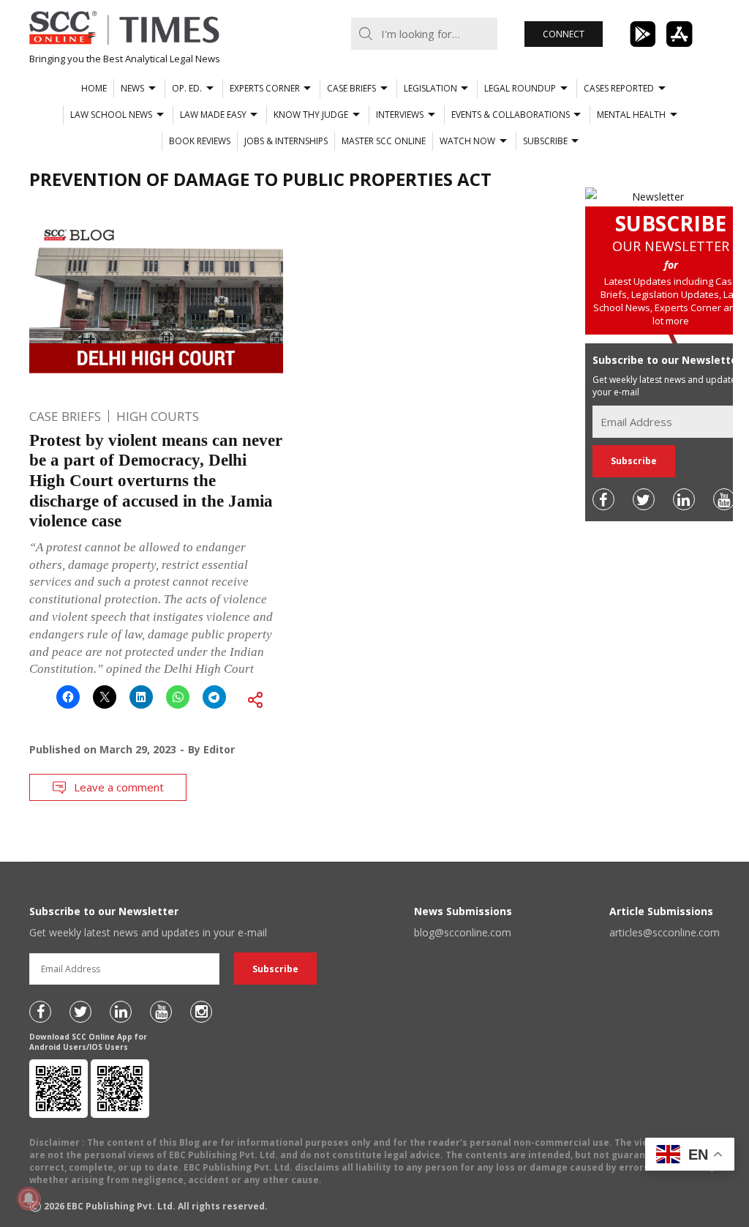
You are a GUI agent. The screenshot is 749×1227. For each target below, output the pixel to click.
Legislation (430, 88)
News (132, 88)
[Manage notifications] (28, 1198)
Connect (563, 34)
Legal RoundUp (520, 88)
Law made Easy (213, 114)
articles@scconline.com (664, 932)
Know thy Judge (311, 114)
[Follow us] (603, 499)
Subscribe (545, 141)
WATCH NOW (467, 141)
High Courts (157, 416)
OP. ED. (187, 88)
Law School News (111, 114)
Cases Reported (619, 88)
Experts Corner (265, 88)
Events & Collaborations (510, 114)
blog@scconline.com (462, 932)
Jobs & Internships (286, 141)
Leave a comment (119, 787)
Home (94, 88)
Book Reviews (199, 141)
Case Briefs (351, 88)
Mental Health (631, 114)
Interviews (400, 114)
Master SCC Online (384, 141)
